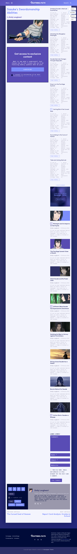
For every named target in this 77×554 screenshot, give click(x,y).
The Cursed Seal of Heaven (19, 514)
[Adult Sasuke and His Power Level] (60, 271)
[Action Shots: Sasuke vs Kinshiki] (60, 407)
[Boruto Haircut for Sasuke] (60, 381)
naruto (18, 501)
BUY (72, 19)
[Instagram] (35, 503)
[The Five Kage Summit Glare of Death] (60, 244)
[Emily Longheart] (31, 497)
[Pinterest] (19, 489)
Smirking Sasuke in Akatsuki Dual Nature (58, 9)
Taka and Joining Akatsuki (58, 160)
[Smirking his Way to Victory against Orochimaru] (60, 327)
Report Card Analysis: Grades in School (56, 515)
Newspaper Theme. (48, 549)
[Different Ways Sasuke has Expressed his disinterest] (60, 299)
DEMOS (72, 9)
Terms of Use (27, 76)
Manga (11, 493)
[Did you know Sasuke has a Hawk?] (60, 354)
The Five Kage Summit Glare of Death (59, 252)
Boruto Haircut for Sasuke (58, 389)
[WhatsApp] (23, 489)
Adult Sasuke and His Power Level (59, 279)
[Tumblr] (38, 503)
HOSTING (72, 12)
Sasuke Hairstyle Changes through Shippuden (58, 59)
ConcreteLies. (65, 539)
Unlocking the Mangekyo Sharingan (57, 34)
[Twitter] (14, 489)
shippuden (20, 504)
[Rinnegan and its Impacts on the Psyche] (60, 216)
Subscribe (27, 69)
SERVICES (72, 16)
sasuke (12, 504)
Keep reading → (55, 80)
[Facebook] (10, 489)
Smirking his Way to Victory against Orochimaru (59, 335)
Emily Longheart (15, 17)
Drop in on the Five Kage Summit (57, 85)
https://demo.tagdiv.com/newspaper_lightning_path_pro (52, 493)
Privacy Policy (37, 76)
